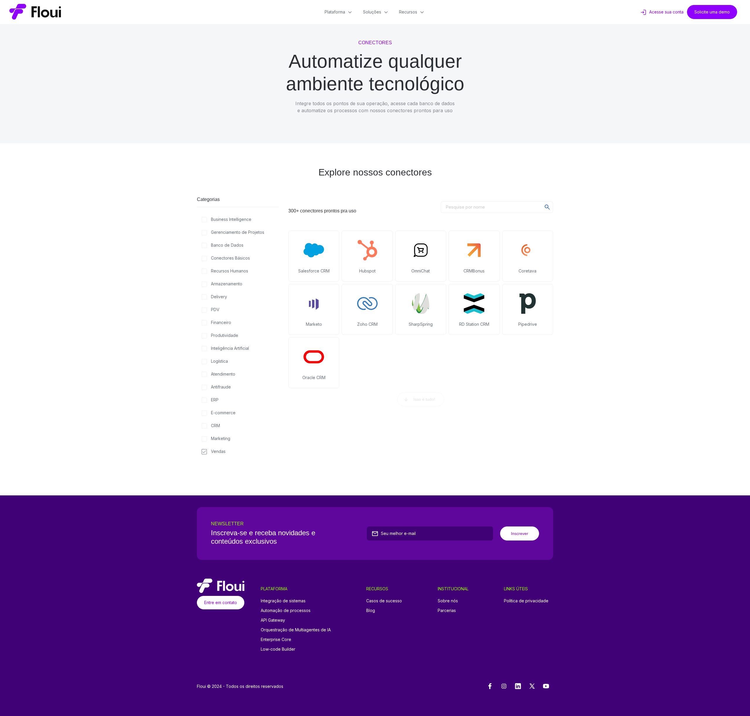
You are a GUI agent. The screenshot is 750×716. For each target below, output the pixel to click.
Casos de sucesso (384, 600)
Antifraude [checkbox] (221, 386)
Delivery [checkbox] (219, 296)
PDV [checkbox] (215, 309)
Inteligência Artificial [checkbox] (230, 348)
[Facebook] (490, 686)
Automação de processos (286, 610)
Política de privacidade (526, 600)
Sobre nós (448, 600)
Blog (370, 610)
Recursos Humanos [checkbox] (229, 270)
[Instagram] (504, 686)
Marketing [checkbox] (220, 438)
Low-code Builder (278, 649)
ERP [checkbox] (215, 399)
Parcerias (447, 610)
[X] (532, 686)
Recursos (408, 11)
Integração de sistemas (283, 600)
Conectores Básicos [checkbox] (230, 257)
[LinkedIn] (518, 686)
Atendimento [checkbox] (223, 373)
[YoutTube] (546, 686)
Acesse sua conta (666, 11)
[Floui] (35, 12)
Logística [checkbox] (219, 361)
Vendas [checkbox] (218, 451)
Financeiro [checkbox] (221, 322)
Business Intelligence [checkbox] (231, 219)
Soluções (372, 11)
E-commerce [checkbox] (223, 412)
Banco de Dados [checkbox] (227, 245)
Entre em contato (220, 602)
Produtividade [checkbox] (224, 335)
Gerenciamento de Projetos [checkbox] (237, 232)
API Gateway (273, 620)
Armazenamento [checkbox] (226, 283)
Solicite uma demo (712, 11)
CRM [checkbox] (215, 425)
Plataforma (335, 11)
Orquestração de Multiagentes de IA (296, 629)
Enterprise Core (276, 639)
